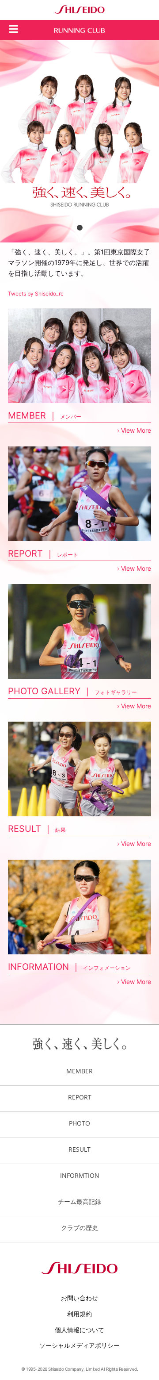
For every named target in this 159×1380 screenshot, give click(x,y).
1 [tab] (79, 227)
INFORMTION (79, 1175)
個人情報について (79, 1330)
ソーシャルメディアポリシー (79, 1345)
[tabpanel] (79, 141)
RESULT (79, 1149)
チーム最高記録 (79, 1201)
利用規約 (79, 1314)
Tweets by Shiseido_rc (36, 293)
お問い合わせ (79, 1298)
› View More (134, 430)
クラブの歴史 (79, 1227)
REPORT (79, 1097)
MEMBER (79, 1071)
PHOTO (79, 1123)
